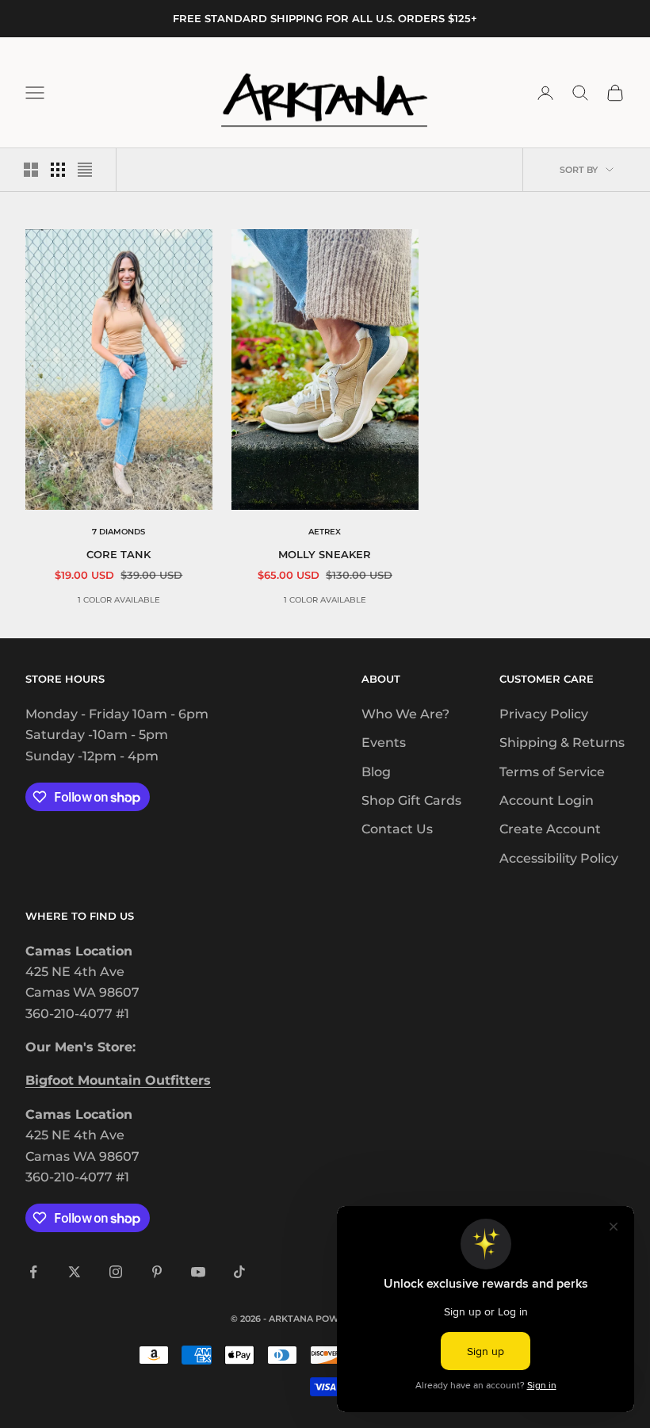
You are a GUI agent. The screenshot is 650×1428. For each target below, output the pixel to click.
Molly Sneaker (324, 554)
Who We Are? (405, 714)
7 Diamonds (118, 531)
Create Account (550, 829)
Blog (376, 771)
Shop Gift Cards (411, 800)
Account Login (546, 800)
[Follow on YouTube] (198, 1272)
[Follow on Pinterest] (157, 1272)
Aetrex (324, 531)
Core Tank (118, 554)
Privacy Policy (543, 714)
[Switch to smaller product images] (58, 169)
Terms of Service (552, 771)
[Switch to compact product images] (85, 169)
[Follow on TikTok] (239, 1272)
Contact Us (397, 829)
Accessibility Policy (558, 858)
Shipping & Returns (562, 742)
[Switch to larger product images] (31, 169)
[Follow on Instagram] (116, 1272)
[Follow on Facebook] (33, 1272)
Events (383, 742)
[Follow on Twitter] (74, 1272)
